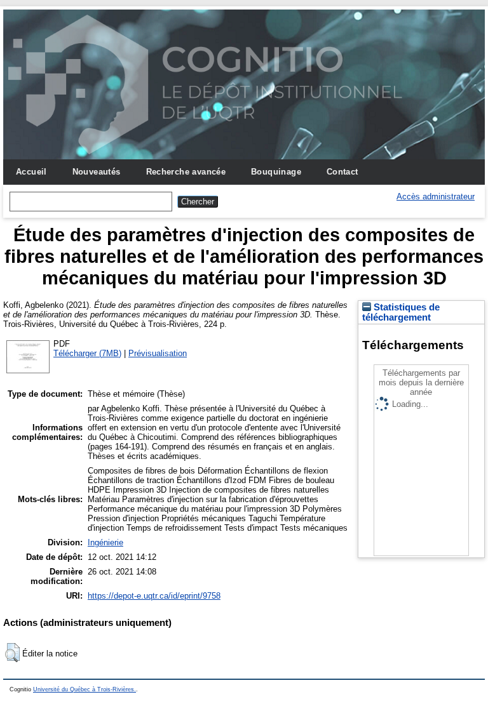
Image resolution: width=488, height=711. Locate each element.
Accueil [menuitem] (31, 171)
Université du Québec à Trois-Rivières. (84, 689)
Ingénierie (105, 542)
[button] (12, 652)
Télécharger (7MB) (87, 353)
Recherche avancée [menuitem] (186, 171)
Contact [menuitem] (342, 171)
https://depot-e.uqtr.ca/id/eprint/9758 (154, 596)
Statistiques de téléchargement (401, 312)
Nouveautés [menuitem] (96, 171)
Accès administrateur (435, 196)
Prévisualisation (157, 353)
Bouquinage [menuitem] (276, 171)
